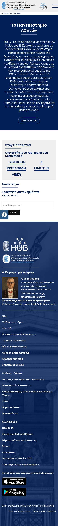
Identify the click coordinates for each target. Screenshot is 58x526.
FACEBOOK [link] (16, 162)
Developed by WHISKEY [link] (44, 511)
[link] (4, 214)
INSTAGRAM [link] (16, 168)
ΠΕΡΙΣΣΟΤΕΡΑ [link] (29, 120)
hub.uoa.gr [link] (46, 473)
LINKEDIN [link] (41, 168)
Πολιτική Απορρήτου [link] (19, 511)
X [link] (41, 162)
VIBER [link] (16, 174)
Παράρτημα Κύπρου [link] (19, 272)
